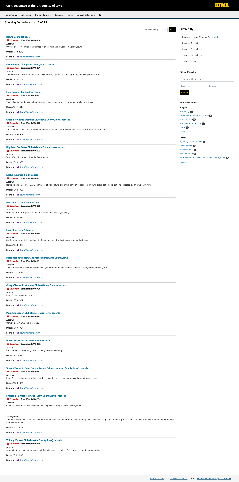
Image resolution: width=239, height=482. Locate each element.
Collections (26, 15)
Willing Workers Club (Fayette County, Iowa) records (34, 440)
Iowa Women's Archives (31, 56)
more (183, 132)
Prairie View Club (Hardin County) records (28, 340)
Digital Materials (43, 15)
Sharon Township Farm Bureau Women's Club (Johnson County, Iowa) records (47, 368)
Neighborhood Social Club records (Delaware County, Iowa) (37, 257)
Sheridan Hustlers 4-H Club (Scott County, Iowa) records (36, 395)
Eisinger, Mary (187, 153)
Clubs (184, 127)
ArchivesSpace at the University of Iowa (34, 6)
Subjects (59, 15)
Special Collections (86, 15)
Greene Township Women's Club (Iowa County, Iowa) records (38, 119)
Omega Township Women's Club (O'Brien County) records (36, 285)
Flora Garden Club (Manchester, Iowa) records (30, 64)
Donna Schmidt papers (18, 36)
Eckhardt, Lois (187, 149)
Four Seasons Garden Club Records (24, 92)
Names (70, 15)
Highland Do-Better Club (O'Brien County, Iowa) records (35, 147)
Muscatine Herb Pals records (21, 230)
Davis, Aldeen (187, 145)
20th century (187, 119)
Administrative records (192, 123)
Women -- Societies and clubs (195, 115)
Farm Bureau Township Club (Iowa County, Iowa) (204, 157)
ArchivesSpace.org (179, 478)
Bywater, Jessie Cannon (192, 141)
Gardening (186, 111)
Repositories (11, 15)
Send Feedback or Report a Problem (214, 478)
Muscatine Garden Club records (22, 202)
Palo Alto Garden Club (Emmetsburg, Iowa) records (33, 312)
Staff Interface (157, 478)
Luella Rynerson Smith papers (22, 174)
